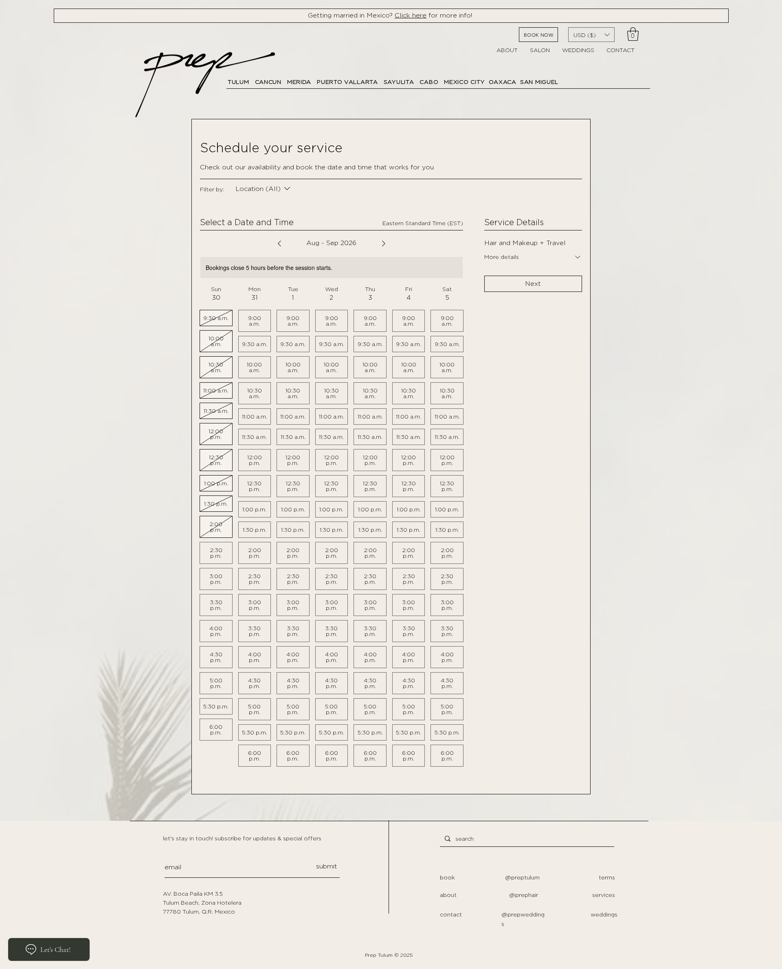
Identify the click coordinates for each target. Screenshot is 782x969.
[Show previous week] (279, 243)
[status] (422, 223)
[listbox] (591, 34)
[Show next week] (384, 243)
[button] (591, 34)
